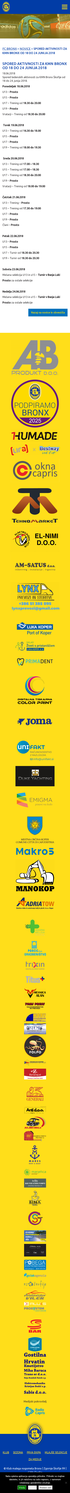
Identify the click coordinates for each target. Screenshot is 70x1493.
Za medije (35, 1459)
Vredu (22, 1487)
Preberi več (45, 1487)
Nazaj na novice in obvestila (48, 312)
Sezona (18, 1452)
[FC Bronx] (6, 7)
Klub (6, 1452)
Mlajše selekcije (56, 1452)
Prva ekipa (34, 1452)
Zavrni (32, 1487)
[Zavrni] (66, 1482)
